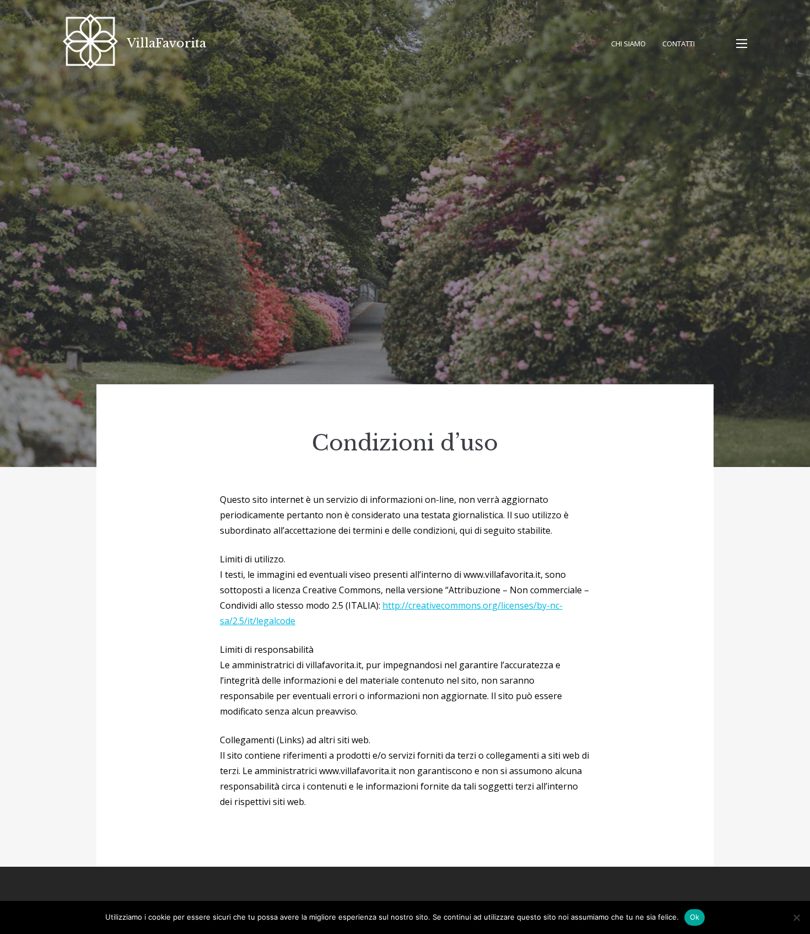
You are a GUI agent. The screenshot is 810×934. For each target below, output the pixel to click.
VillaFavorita (166, 43)
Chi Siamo (628, 44)
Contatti (678, 44)
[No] (796, 917)
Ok (695, 916)
